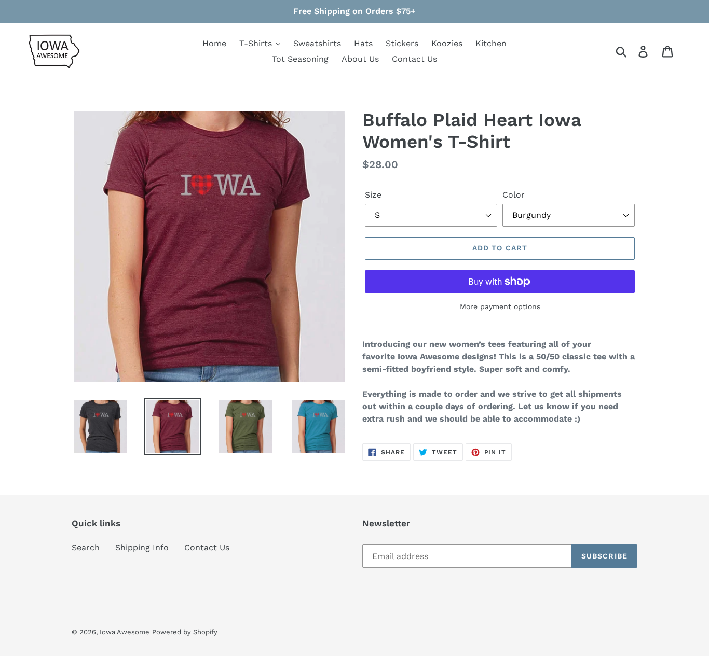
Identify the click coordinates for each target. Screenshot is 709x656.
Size (373, 195)
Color (513, 195)
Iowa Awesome (124, 632)
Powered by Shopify (184, 632)
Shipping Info (142, 547)
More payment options (500, 306)
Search (86, 547)
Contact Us (206, 547)
